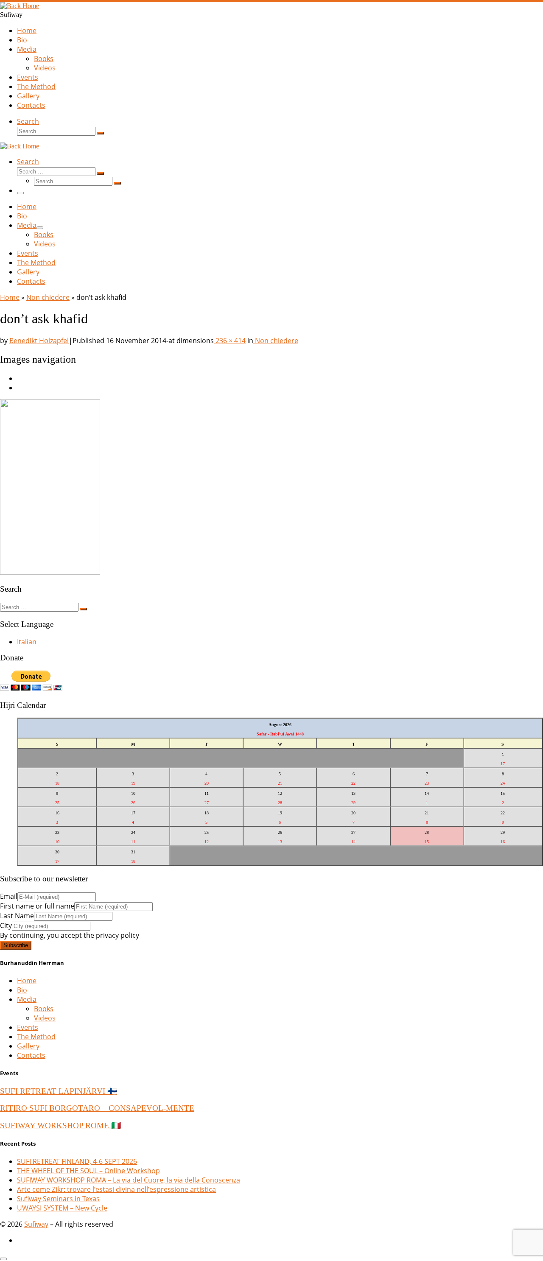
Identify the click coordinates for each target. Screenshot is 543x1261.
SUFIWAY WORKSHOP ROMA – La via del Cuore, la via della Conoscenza (128, 1180)
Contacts (31, 1055)
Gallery (28, 1046)
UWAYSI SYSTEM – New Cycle (62, 1208)
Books (43, 1008)
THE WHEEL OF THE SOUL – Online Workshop (88, 1170)
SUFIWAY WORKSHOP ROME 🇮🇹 (60, 1125)
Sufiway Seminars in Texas (58, 1198)
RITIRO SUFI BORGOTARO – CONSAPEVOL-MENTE (97, 1108)
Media (26, 999)
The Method (36, 1036)
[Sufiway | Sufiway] (19, 5)
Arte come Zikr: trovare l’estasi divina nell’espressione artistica (116, 1189)
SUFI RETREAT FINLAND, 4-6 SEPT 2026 (77, 1161)
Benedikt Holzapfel (39, 340)
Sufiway (36, 1224)
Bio (22, 990)
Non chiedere (48, 297)
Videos (45, 1018)
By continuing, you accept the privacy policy (69, 935)
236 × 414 (230, 340)
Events (27, 1027)
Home (10, 297)
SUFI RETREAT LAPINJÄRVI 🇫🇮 (58, 1091)
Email (8, 896)
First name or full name (37, 906)
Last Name (17, 915)
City (6, 925)
